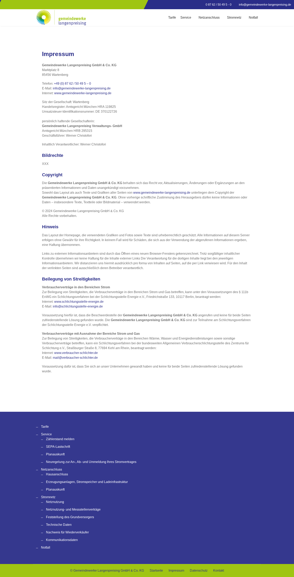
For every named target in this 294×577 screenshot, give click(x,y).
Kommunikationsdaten (62, 540)
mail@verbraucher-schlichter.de (75, 357)
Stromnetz (234, 17)
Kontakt (218, 570)
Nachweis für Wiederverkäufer (67, 532)
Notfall (253, 17)
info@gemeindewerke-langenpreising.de (265, 4)
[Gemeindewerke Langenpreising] (61, 17)
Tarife (172, 17)
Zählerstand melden (60, 439)
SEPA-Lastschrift (58, 446)
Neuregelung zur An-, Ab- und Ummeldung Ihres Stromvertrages (91, 462)
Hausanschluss (57, 474)
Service (185, 17)
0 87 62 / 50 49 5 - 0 (218, 4)
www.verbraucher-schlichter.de (76, 353)
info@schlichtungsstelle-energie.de (78, 306)
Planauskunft (55, 454)
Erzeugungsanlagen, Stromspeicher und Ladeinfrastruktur (87, 482)
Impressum (176, 570)
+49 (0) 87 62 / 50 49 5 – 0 (72, 83)
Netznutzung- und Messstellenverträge (73, 509)
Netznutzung (55, 502)
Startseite (156, 570)
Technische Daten (59, 524)
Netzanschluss (209, 17)
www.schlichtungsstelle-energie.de (79, 301)
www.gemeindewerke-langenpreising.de (82, 93)
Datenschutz (199, 570)
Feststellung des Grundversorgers (70, 517)
